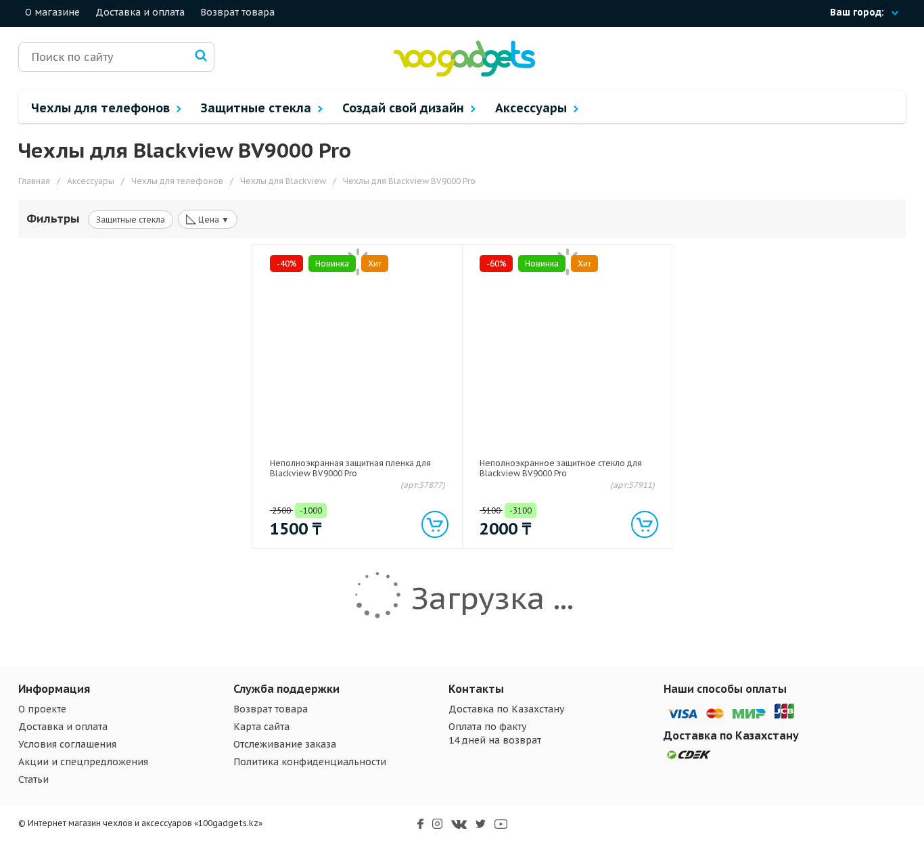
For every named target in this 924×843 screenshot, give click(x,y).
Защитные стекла (258, 108)
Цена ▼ (207, 218)
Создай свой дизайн (404, 108)
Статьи (33, 779)
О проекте (42, 709)
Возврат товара (237, 12)
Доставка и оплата (140, 12)
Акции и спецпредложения (83, 762)
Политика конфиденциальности (309, 762)
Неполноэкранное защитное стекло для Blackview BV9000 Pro (561, 468)
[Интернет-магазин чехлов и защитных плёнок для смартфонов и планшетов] (464, 73)
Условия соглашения (67, 744)
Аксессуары (532, 108)
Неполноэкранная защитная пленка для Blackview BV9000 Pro (350, 468)
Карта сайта (261, 727)
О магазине (52, 12)
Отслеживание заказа (284, 744)
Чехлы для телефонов (102, 108)
